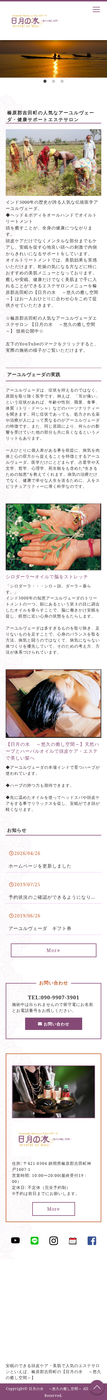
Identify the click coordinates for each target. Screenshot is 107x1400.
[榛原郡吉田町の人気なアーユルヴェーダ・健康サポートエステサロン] (53, 192)
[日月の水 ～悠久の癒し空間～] (45, 1152)
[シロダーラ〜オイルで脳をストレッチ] (53, 567)
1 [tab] (45, 83)
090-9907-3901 (60, 997)
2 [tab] (53, 83)
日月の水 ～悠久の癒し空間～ (55, 1388)
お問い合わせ (55, 1024)
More (53, 950)
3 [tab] (62, 83)
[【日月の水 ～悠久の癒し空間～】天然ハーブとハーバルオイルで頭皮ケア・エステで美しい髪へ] (53, 734)
